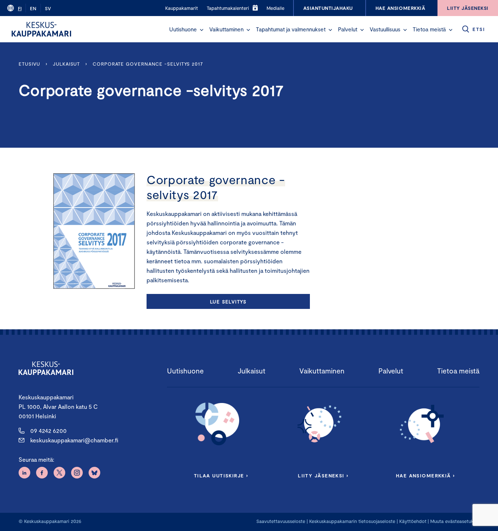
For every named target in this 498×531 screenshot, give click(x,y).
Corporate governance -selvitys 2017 (148, 64)
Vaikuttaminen (226, 29)
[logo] (41, 29)
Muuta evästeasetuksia (454, 521)
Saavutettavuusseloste (280, 521)
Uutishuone (183, 29)
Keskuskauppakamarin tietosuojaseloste (351, 521)
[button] (201, 30)
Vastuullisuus (385, 29)
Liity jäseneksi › (323, 475)
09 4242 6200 (48, 430)
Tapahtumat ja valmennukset (291, 29)
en (33, 8)
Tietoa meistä (429, 29)
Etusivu (29, 64)
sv (48, 8)
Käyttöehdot (413, 521)
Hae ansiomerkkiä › (425, 475)
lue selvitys (228, 302)
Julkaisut (66, 64)
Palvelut (347, 29)
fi (20, 8)
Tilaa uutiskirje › (221, 475)
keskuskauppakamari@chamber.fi (74, 440)
